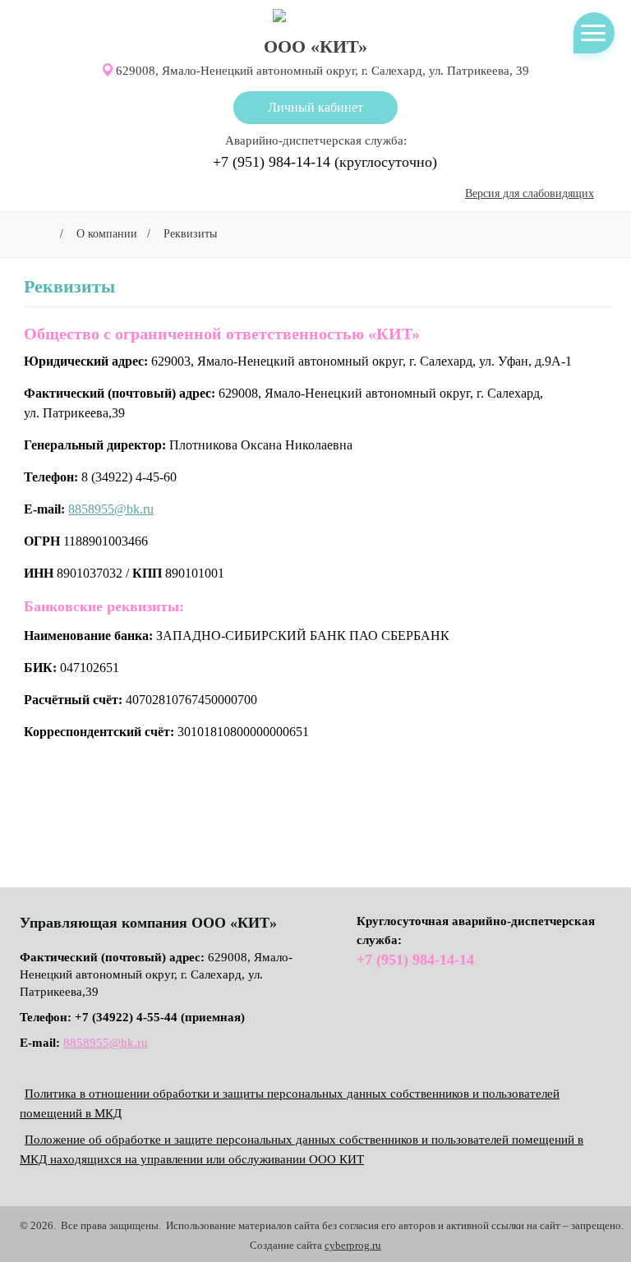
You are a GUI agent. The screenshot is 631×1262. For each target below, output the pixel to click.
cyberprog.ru (353, 1245)
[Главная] (42, 233)
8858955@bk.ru (111, 509)
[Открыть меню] (593, 33)
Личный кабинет (315, 107)
